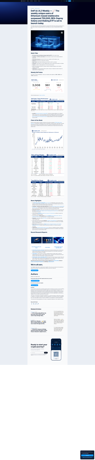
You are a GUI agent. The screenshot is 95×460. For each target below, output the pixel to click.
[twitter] (34, 304)
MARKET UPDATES (37, 8)
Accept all (87, 455)
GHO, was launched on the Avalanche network (39, 116)
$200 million (44, 218)
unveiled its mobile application (51, 220)
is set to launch (42, 202)
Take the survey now (35, 270)
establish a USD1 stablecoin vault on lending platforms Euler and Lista (47, 210)
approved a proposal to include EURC (42, 113)
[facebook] (32, 304)
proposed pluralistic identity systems (43, 227)
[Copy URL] (38, 304)
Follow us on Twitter (34, 285)
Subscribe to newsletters (35, 280)
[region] (87, 454)
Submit (46, 352)
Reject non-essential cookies (87, 457)
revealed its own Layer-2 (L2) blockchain (46, 213)
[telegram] (36, 304)
